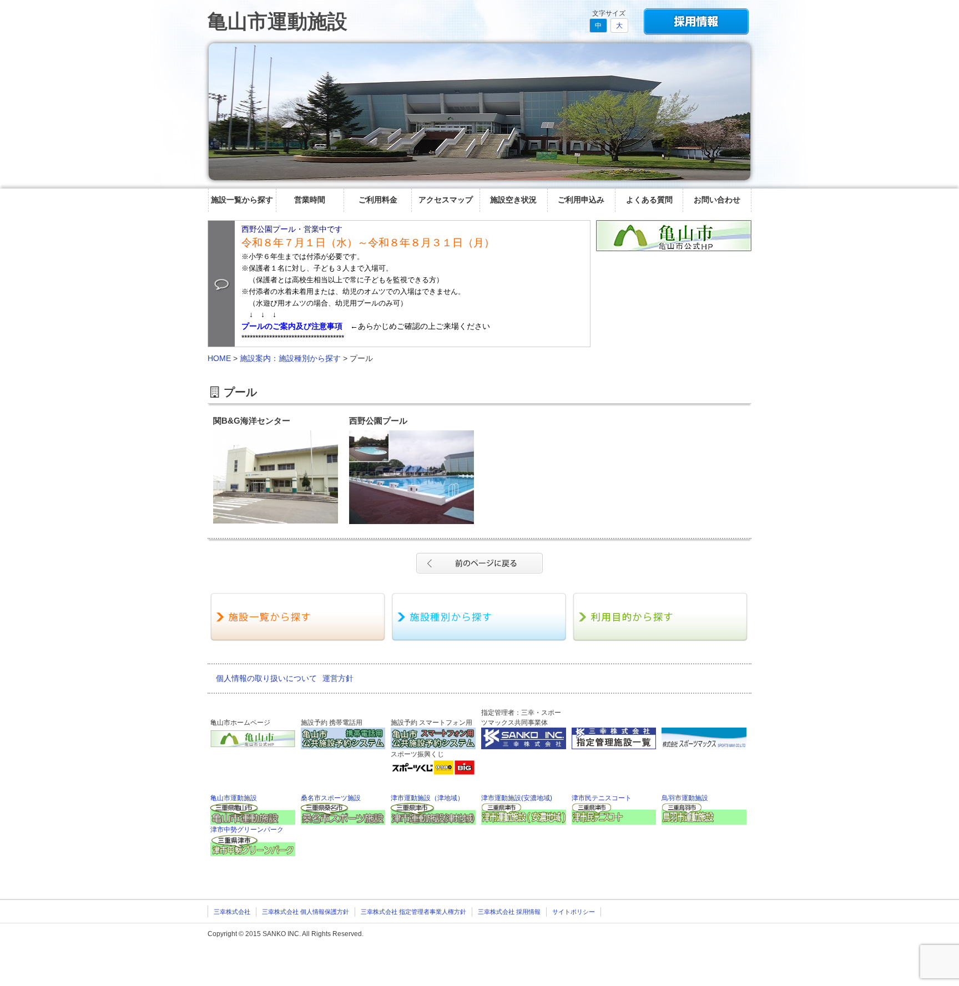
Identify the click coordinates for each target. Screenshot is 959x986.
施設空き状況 (513, 199)
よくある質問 (649, 199)
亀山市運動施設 (277, 21)
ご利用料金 (378, 199)
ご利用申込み (581, 199)
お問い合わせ (717, 199)
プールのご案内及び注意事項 (291, 326)
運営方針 (338, 678)
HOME (219, 358)
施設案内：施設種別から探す (290, 358)
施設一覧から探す (242, 199)
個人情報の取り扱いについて (266, 678)
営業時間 (309, 199)
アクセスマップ (445, 199)
